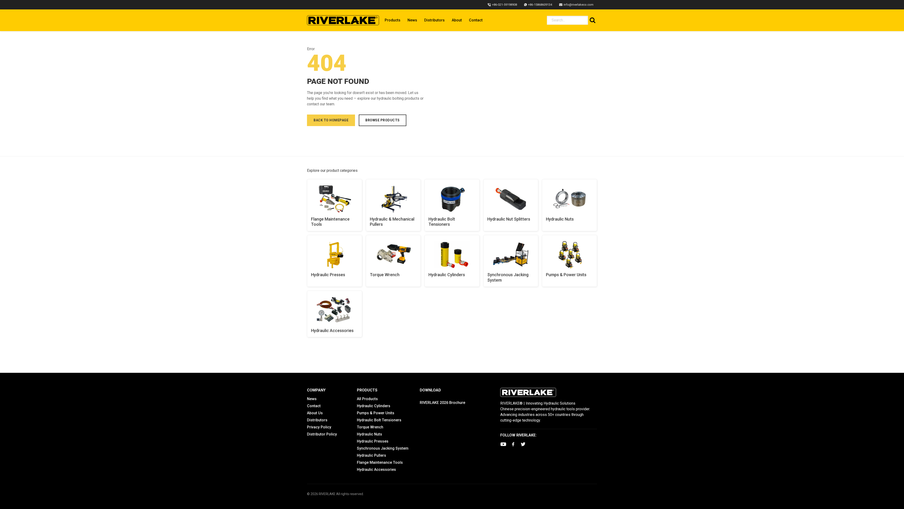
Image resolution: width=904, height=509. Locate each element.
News (412, 20)
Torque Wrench (385, 274)
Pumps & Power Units (566, 274)
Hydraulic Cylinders (446, 274)
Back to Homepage (331, 120)
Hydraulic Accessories (332, 330)
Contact (476, 20)
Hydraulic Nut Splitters (508, 219)
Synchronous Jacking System (508, 277)
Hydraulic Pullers (371, 455)
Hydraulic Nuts (560, 219)
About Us (315, 413)
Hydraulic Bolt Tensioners (441, 222)
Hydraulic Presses (328, 274)
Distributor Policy (322, 434)
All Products (367, 399)
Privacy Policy (319, 427)
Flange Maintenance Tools (330, 222)
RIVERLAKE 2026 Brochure (442, 402)
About (457, 20)
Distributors (434, 20)
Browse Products (382, 120)
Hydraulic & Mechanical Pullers (392, 222)
